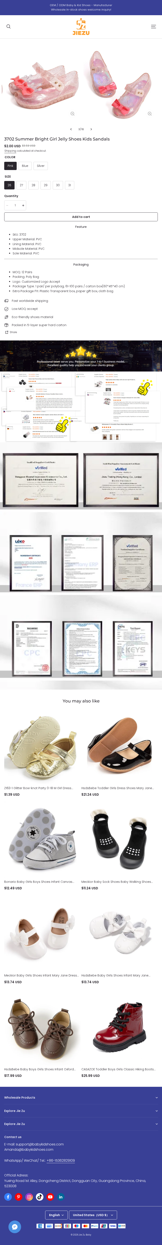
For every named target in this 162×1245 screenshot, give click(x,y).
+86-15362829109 (61, 1160)
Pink (10, 166)
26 (9, 185)
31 (69, 185)
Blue (25, 166)
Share (13, 332)
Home (8, 1117)
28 (33, 185)
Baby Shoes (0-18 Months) (21, 1104)
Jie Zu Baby (85, 1234)
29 (45, 185)
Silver (41, 166)
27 (21, 185)
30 (58, 185)
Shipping (10, 151)
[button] (8, 26)
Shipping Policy (14, 1130)
